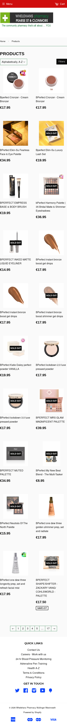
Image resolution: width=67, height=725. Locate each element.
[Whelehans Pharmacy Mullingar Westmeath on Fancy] (50, 691)
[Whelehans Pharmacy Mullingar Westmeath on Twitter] (17, 691)
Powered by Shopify (32, 712)
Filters (61, 61)
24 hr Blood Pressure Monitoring (33, 659)
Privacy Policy (33, 677)
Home (2, 41)
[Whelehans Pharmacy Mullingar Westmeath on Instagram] (34, 691)
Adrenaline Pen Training (33, 663)
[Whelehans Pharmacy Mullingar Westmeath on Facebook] (25, 691)
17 (48, 628)
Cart (62, 4)
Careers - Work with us (33, 654)
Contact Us (33, 650)
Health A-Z (34, 668)
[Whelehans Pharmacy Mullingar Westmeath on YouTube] (42, 691)
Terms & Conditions (33, 672)
